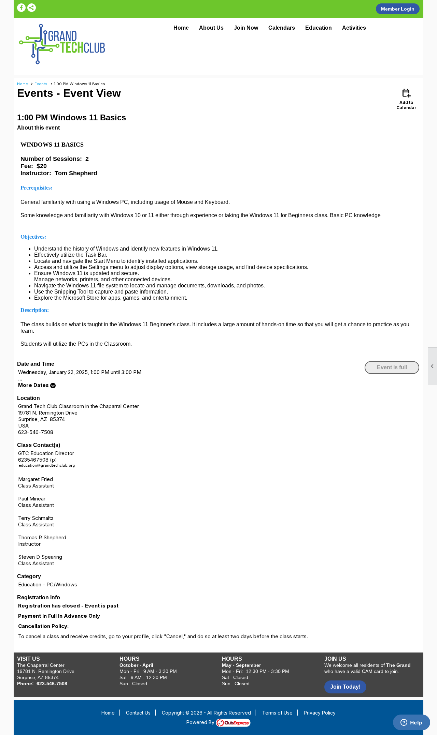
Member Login (397, 9)
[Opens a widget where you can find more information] (411, 723)
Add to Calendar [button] (406, 98)
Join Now (246, 28)
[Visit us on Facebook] (21, 7)
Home (181, 28)
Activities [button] (354, 28)
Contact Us (138, 713)
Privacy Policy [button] (320, 713)
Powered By (201, 722)
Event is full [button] (392, 367)
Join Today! (345, 687)
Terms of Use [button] (277, 713)
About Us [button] (211, 28)
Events (40, 83)
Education (318, 28)
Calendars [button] (281, 28)
